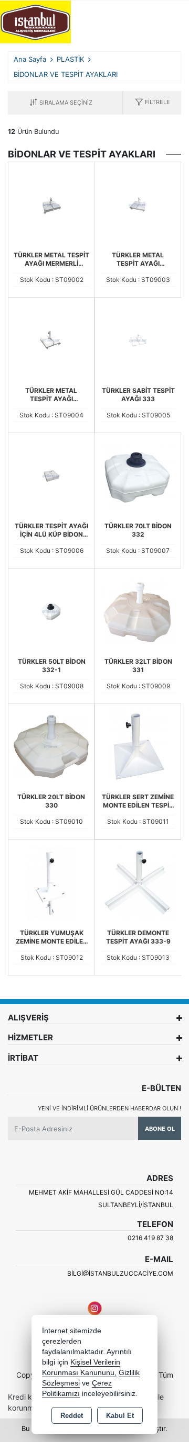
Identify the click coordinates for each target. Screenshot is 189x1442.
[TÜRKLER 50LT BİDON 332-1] (51, 610)
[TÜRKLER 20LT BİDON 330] (51, 746)
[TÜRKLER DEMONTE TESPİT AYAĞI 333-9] (138, 882)
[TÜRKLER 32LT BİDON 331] (138, 610)
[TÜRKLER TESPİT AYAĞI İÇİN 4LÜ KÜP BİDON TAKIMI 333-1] (51, 475)
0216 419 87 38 (150, 1238)
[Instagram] (95, 1308)
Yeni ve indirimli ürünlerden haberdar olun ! (109, 1108)
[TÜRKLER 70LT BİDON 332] (137, 475)
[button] (152, 103)
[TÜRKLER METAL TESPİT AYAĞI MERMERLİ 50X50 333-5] (51, 339)
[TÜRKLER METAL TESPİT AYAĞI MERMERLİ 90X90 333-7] (51, 204)
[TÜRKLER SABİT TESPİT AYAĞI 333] (138, 339)
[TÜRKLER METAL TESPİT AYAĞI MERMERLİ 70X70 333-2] (137, 204)
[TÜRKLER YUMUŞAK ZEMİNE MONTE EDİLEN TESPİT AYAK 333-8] (51, 882)
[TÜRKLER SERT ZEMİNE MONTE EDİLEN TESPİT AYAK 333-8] (137, 746)
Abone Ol (160, 1128)
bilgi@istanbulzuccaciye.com (120, 1273)
